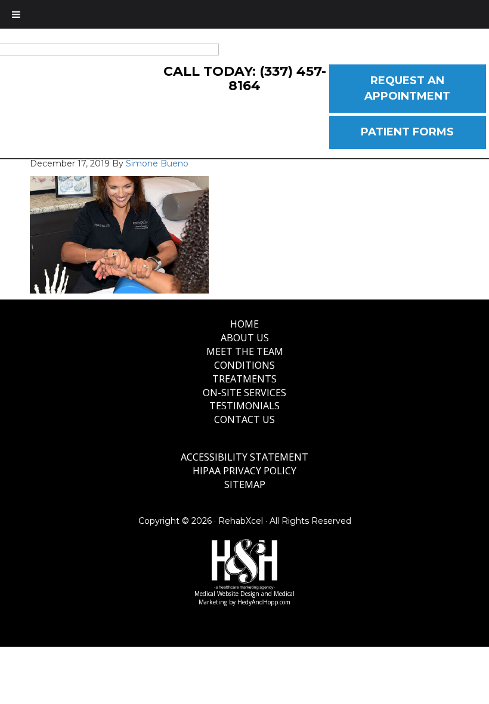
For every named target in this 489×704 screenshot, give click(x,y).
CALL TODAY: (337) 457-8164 (244, 78)
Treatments (244, 378)
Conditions (244, 365)
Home (244, 324)
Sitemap (244, 484)
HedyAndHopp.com (263, 602)
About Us (245, 337)
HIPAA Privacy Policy (244, 470)
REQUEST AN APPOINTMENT (407, 88)
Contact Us (244, 419)
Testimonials (244, 405)
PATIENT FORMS (407, 131)
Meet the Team (244, 351)
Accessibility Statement (244, 457)
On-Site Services (244, 392)
